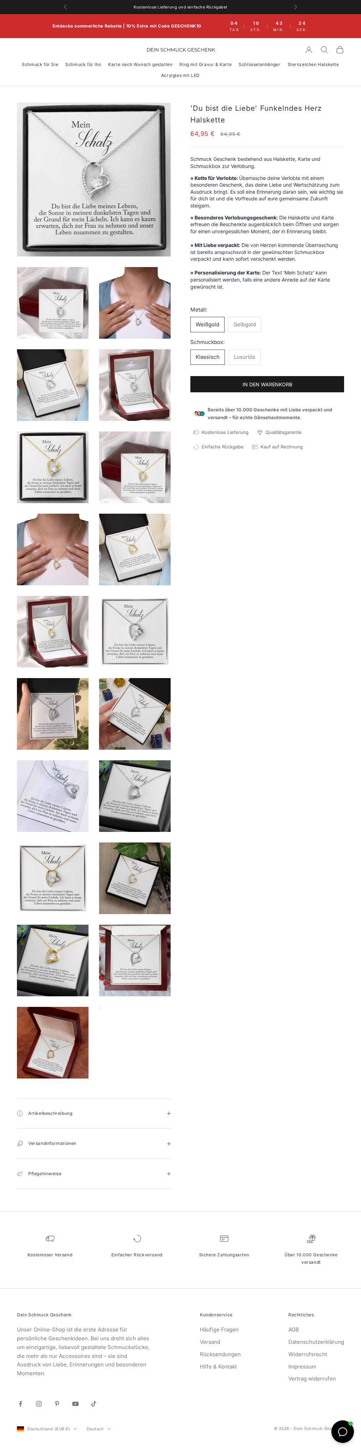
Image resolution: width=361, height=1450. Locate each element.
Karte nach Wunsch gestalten (140, 64)
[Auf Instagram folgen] (38, 1403)
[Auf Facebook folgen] (20, 1403)
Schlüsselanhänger (259, 64)
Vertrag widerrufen (312, 1378)
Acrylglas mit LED (180, 75)
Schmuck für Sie (40, 64)
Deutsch (95, 1428)
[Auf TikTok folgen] (93, 1403)
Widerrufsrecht (307, 1354)
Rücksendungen (220, 1354)
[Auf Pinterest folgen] (57, 1403)
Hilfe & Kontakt (218, 1366)
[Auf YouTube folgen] (75, 1403)
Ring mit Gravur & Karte (205, 64)
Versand (210, 1342)
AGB (293, 1329)
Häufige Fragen (219, 1329)
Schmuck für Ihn (83, 64)
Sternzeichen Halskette (313, 64)
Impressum (302, 1366)
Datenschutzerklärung (316, 1342)
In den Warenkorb (267, 384)
